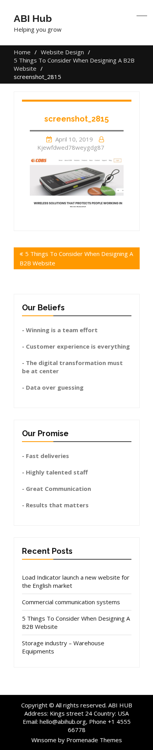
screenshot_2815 (76, 119)
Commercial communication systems (71, 602)
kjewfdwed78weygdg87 (70, 147)
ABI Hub (33, 18)
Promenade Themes (94, 740)
